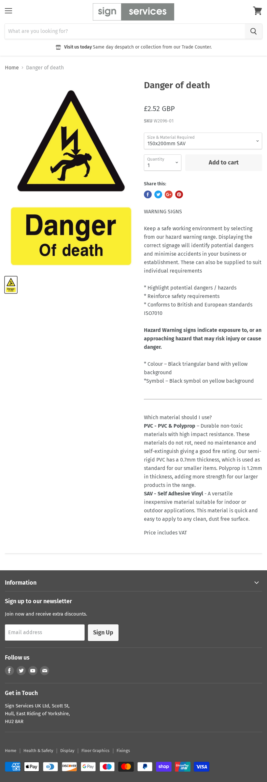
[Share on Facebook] (148, 194)
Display (67, 750)
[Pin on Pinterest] (179, 194)
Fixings (123, 750)
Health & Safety (38, 750)
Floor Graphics (95, 750)
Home (12, 68)
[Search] (253, 31)
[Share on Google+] (169, 194)
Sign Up (103, 632)
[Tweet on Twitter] (158, 194)
